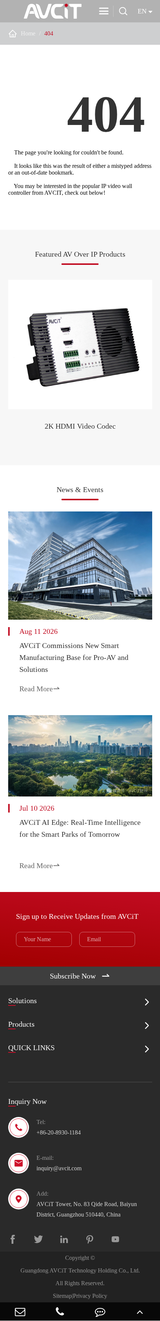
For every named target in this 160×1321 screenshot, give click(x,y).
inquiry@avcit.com (58, 1168)
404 (48, 33)
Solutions (22, 1000)
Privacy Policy (90, 1296)
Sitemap (62, 1296)
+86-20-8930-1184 (58, 1132)
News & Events (80, 489)
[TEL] (60, 1311)
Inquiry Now (27, 1101)
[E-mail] (20, 1311)
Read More (39, 689)
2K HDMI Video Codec (80, 426)
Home (28, 33)
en (142, 11)
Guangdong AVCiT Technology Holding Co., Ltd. (80, 1270)
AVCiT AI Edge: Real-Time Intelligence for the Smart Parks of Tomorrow (80, 828)
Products (21, 1024)
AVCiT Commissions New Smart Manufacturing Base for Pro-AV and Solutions (73, 657)
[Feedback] (100, 1311)
